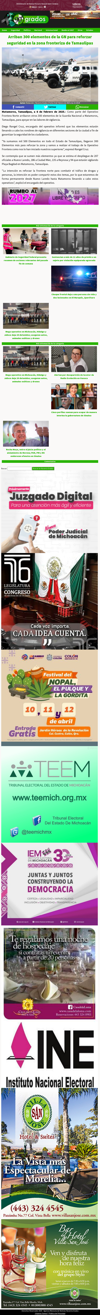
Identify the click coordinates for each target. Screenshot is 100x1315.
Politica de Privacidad (57, 1313)
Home (4, 30)
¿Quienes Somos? (41, 1313)
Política (27, 30)
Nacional (38, 30)
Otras (80, 30)
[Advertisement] (50, 222)
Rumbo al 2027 (68, 30)
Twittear (52, 107)
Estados (89, 30)
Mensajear (84, 107)
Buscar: (4, 468)
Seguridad (15, 30)
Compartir (19, 107)
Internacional (52, 30)
